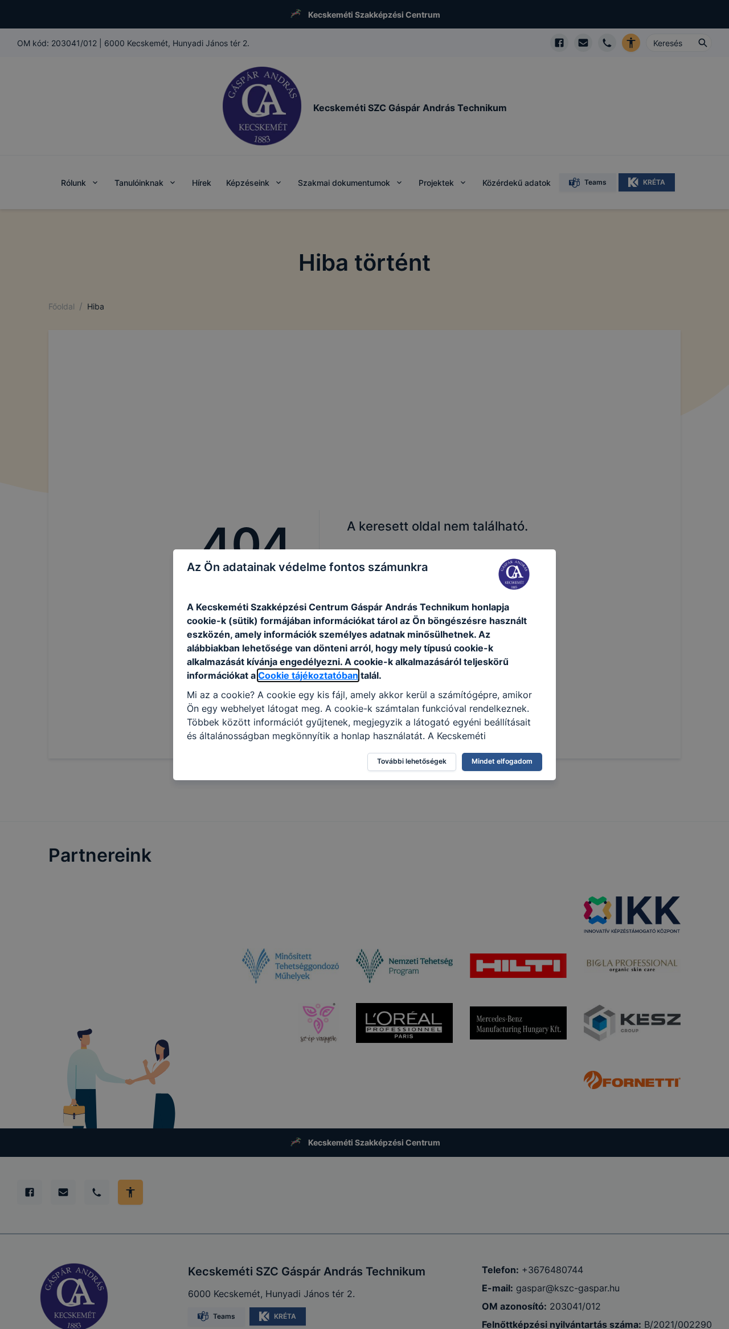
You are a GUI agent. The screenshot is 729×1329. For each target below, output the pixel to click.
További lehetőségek (412, 761)
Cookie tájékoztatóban (308, 675)
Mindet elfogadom (502, 761)
